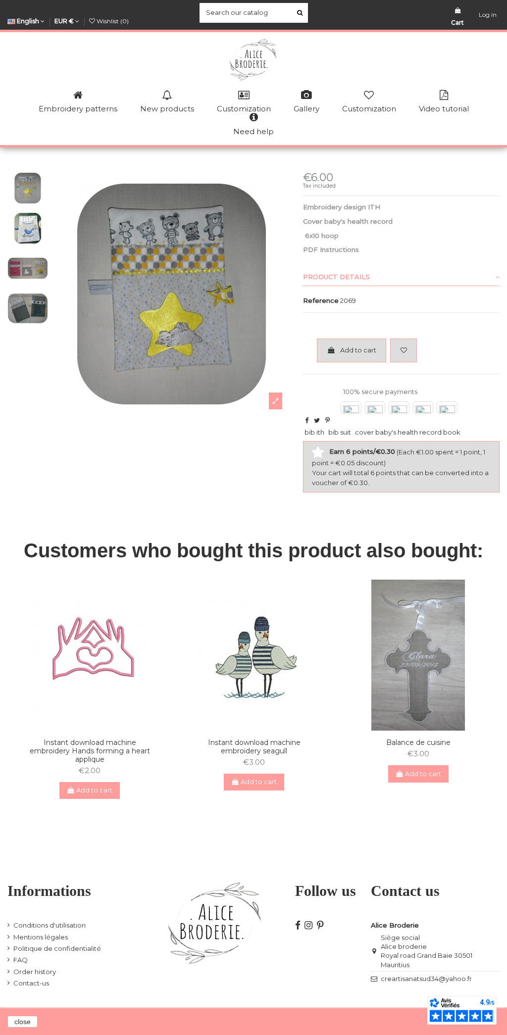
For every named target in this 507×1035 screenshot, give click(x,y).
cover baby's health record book (407, 432)
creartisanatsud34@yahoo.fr (426, 979)
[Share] (306, 420)
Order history (34, 972)
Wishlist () (112, 21)
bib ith (314, 432)
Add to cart (358, 350)
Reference (321, 300)
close (22, 1022)
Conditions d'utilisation (49, 925)
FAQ (20, 960)
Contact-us (31, 983)
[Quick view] (96, 727)
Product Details (336, 277)
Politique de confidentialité (57, 948)
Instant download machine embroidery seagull (254, 746)
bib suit (339, 432)
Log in (488, 14)
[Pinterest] (327, 420)
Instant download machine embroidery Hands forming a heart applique (90, 751)
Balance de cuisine (418, 742)
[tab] (401, 277)
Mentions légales (40, 937)
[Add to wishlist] (403, 350)
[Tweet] (317, 420)
